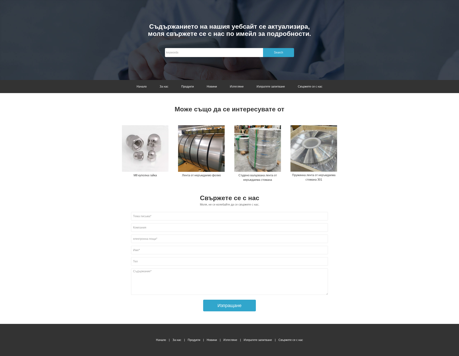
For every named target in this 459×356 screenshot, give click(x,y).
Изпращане (229, 305)
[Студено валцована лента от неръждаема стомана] (257, 149)
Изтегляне (237, 86)
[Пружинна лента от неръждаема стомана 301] (313, 149)
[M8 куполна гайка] (145, 149)
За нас (164, 86)
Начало (142, 86)
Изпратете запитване (271, 86)
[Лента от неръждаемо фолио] (201, 149)
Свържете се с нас (310, 86)
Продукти (187, 86)
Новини (212, 86)
